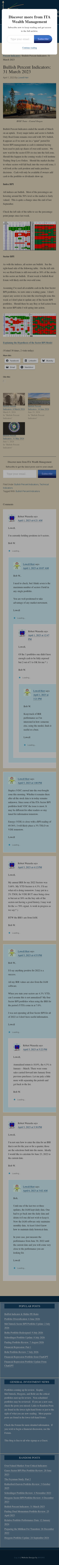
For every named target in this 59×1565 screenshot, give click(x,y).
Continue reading (29, 47)
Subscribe (43, 39)
